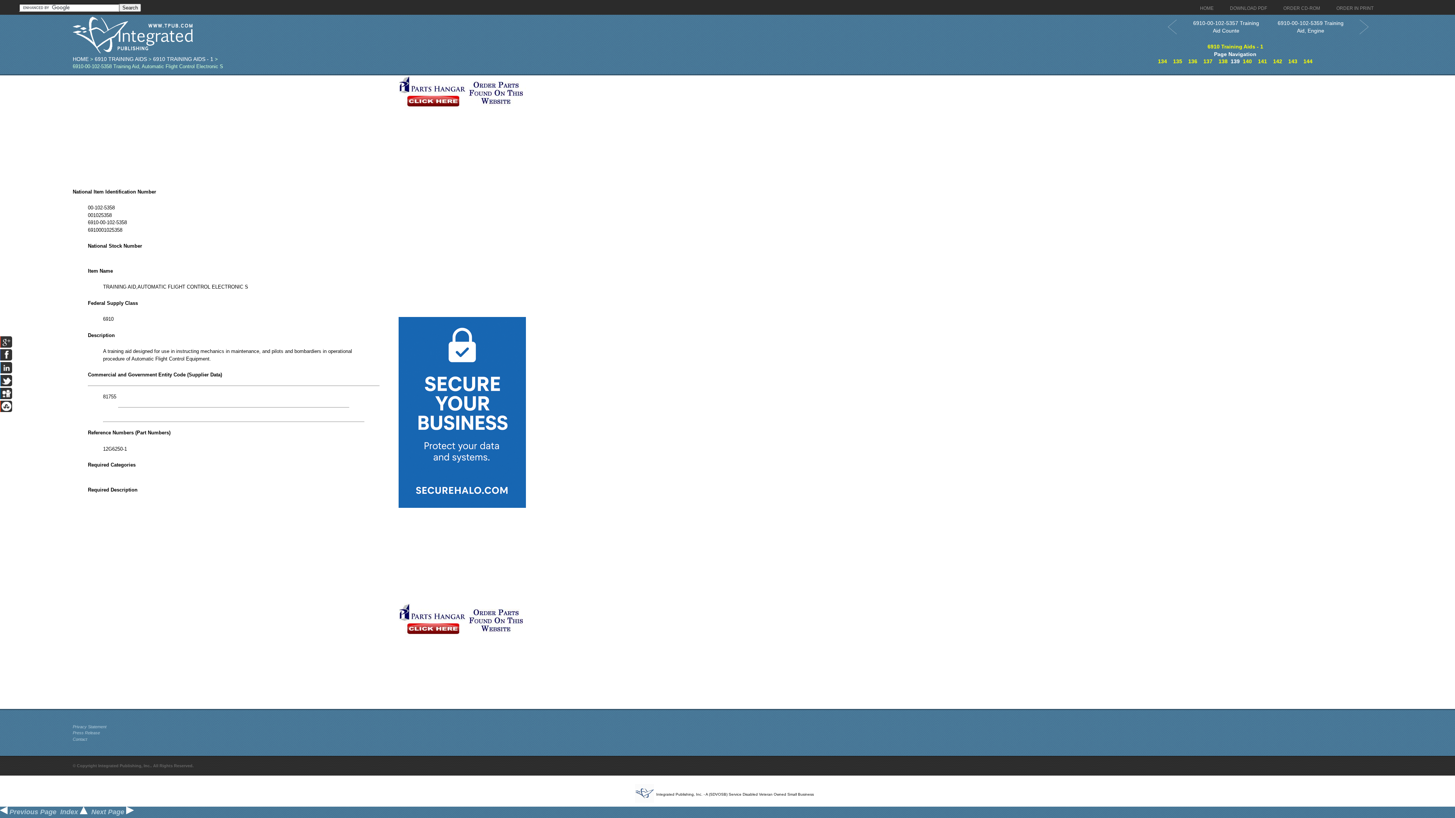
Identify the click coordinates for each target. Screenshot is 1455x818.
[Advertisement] (234, 128)
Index (70, 812)
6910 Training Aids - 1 (183, 59)
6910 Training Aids (121, 59)
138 (1223, 61)
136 (1192, 61)
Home (81, 59)
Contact (80, 739)
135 (1177, 61)
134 (1162, 61)
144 (1308, 61)
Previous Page (32, 812)
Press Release (86, 733)
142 (1277, 61)
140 (1247, 61)
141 (1262, 61)
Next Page (108, 812)
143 (1292, 61)
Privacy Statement (89, 726)
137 (1207, 61)
